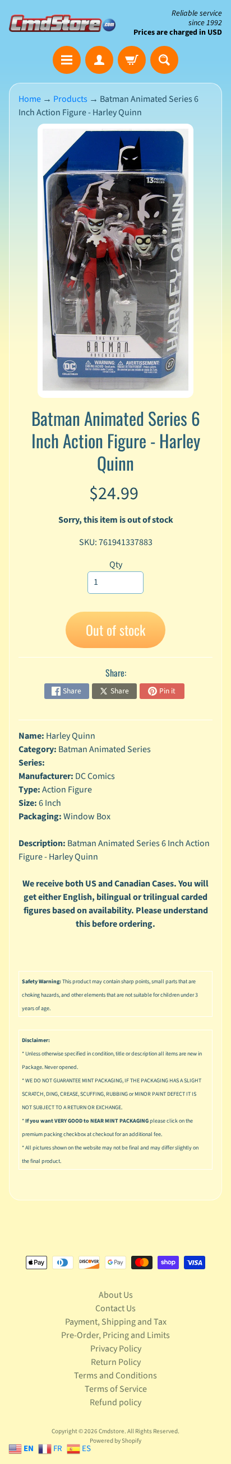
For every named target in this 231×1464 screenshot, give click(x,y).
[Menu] (67, 60)
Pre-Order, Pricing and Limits (115, 1335)
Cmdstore (111, 1431)
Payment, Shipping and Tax (116, 1322)
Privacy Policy (115, 1349)
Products (70, 99)
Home (30, 99)
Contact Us (115, 1308)
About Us (116, 1295)
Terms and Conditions (115, 1375)
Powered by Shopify (115, 1441)
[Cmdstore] (62, 23)
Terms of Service (116, 1389)
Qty (115, 565)
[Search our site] (164, 60)
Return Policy (116, 1362)
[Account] (99, 60)
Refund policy (115, 1402)
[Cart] (132, 60)
